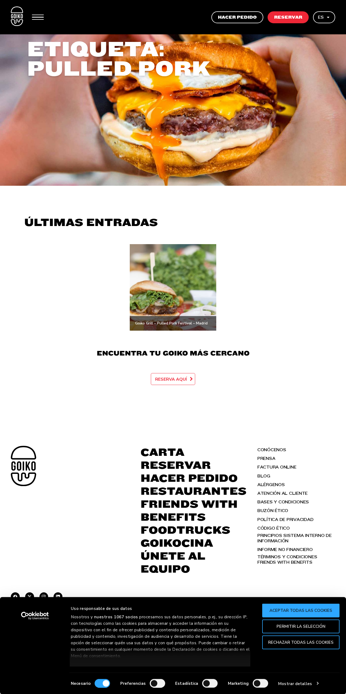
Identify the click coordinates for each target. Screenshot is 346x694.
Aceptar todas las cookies (301, 610)
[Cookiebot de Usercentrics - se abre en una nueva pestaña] (35, 616)
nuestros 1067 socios (116, 617)
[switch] (157, 683)
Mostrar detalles (295, 683)
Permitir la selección (301, 626)
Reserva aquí (171, 379)
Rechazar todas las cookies (301, 642)
